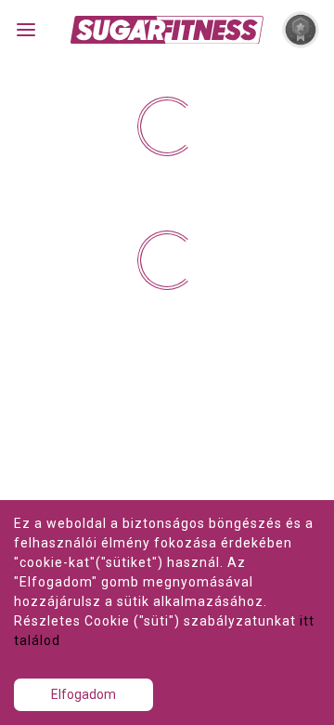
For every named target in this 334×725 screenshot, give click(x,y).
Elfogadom (83, 694)
